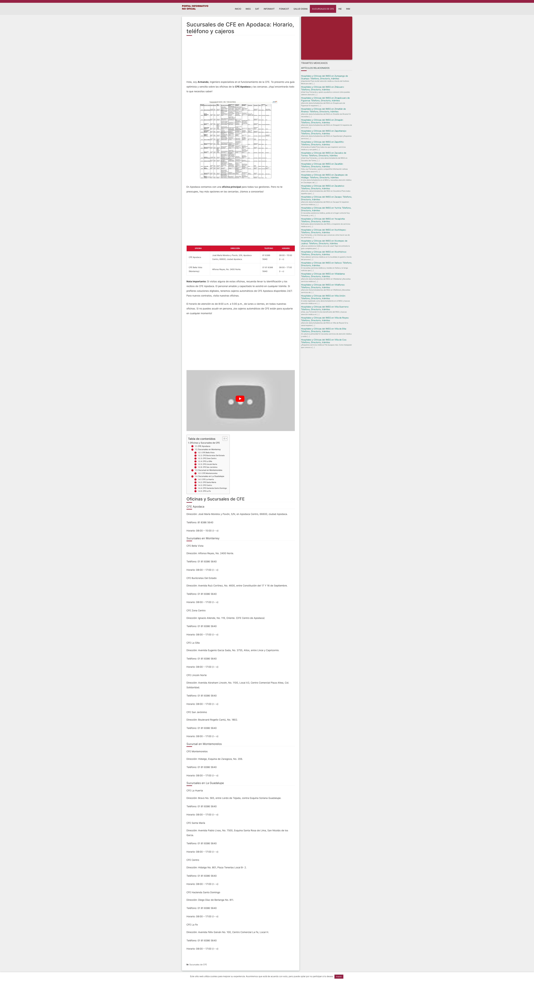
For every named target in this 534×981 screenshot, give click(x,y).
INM (348, 9)
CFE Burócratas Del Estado (214, 455)
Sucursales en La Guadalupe (211, 476)
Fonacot (284, 9)
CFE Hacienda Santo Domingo (215, 488)
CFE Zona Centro (209, 458)
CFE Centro (207, 485)
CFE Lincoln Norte (210, 464)
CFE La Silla (207, 461)
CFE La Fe (207, 491)
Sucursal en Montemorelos (210, 470)
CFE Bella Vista (208, 452)
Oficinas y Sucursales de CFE (205, 442)
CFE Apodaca (204, 446)
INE (340, 9)
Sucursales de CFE (323, 9)
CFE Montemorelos (209, 473)
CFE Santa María (209, 482)
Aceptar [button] (339, 977)
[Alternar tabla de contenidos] (223, 438)
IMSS (248, 9)
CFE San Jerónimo (210, 467)
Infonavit (269, 9)
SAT (257, 9)
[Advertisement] (240, 59)
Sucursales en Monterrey (209, 449)
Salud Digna (301, 9)
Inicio (238, 9)
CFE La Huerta (208, 479)
